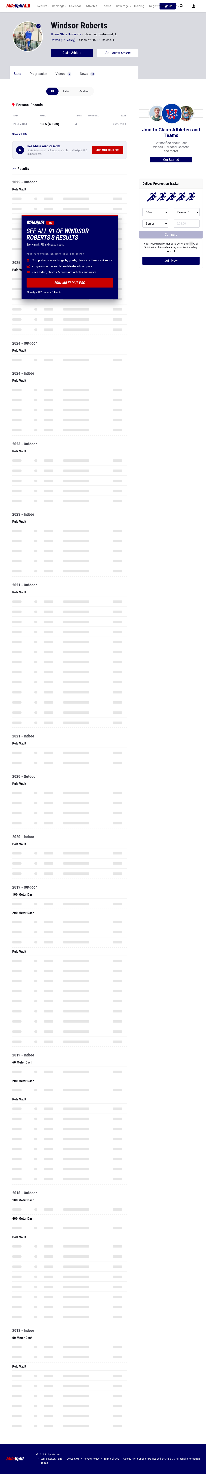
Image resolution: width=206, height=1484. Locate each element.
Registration (157, 6)
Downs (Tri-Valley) (63, 40)
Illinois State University (66, 34)
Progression (38, 74)
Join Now (171, 260)
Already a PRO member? (44, 292)
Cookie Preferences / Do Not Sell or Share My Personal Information (161, 1458)
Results (42, 6)
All (52, 91)
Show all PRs (19, 134)
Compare (171, 234)
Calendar (75, 6)
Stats (17, 74)
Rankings (58, 6)
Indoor (67, 91)
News (87, 74)
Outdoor (84, 91)
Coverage (122, 6)
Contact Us (73, 1458)
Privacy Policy (92, 1458)
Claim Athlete (72, 53)
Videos (63, 74)
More (173, 6)
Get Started (171, 160)
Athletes (91, 6)
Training (139, 6)
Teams (106, 6)
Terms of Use (111, 1458)
